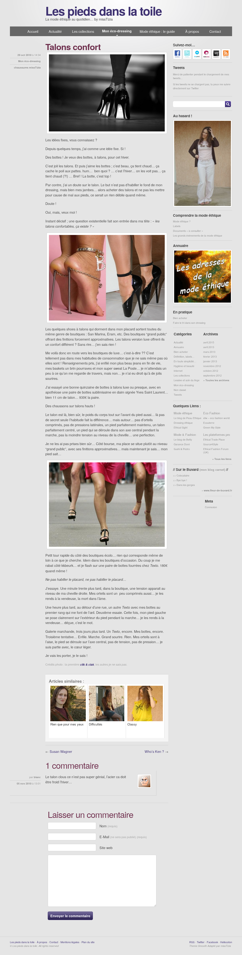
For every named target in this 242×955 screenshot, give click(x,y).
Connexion (211, 507)
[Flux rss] (225, 58)
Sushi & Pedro (182, 449)
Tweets (178, 394)
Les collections (83, 31)
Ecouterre (208, 423)
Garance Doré (182, 444)
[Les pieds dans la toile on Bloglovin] (196, 58)
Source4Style (210, 444)
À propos (192, 31)
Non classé (180, 390)
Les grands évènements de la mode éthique (197, 235)
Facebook (212, 942)
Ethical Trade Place (214, 439)
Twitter (200, 942)
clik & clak (87, 665)
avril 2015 (208, 342)
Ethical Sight (180, 427)
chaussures (21, 67)
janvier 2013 (210, 361)
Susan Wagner (61, 751)
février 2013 (210, 356)
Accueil (32, 31)
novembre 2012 (212, 366)
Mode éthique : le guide (157, 31)
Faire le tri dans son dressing (189, 323)
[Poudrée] (202, 206)
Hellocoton (226, 942)
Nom (108, 825)
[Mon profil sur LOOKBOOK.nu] (216, 58)
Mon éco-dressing (117, 31)
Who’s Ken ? (154, 751)
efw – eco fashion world (216, 418)
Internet (178, 371)
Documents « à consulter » (188, 231)
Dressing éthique (183, 423)
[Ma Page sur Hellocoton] (206, 58)
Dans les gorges (186, 485)
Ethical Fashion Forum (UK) (216, 450)
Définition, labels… (184, 356)
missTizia (35, 67)
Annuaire (179, 347)
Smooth (202, 946)
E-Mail (123, 836)
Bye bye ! (182, 480)
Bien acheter (180, 318)
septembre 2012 (212, 375)
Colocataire (183, 475)
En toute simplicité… (185, 361)
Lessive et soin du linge (186, 380)
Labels (176, 226)
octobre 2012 (210, 371)
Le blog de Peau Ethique (187, 418)
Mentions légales (69, 942)
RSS (191, 942)
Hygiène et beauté (184, 366)
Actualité (55, 31)
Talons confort (73, 46)
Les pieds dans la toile (103, 10)
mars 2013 (209, 352)
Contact (215, 31)
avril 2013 (208, 347)
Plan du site (88, 942)
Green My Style (211, 427)
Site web (105, 847)
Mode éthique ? (181, 221)
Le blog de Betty (183, 439)
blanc (37, 777)
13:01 (37, 783)
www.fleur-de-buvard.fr (218, 490)
